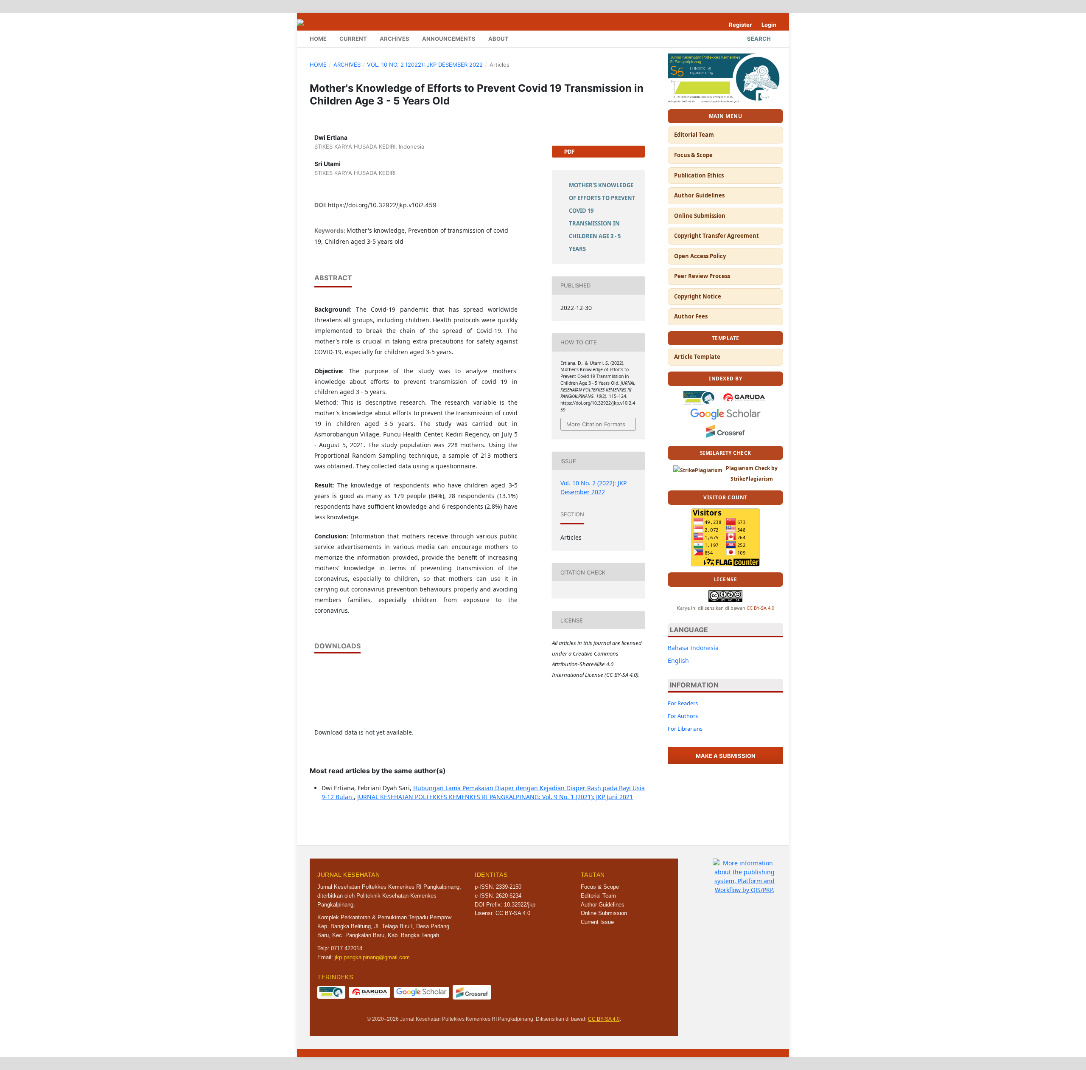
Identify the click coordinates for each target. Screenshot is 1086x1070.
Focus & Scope (693, 155)
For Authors (683, 716)
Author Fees (691, 316)
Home (318, 38)
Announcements (449, 38)
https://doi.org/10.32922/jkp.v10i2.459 (382, 204)
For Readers (683, 703)
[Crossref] (725, 430)
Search (759, 38)
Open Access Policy (700, 256)
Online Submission (699, 216)
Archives (394, 38)
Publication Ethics (699, 175)
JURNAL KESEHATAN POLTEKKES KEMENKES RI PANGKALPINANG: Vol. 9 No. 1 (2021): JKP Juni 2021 (495, 797)
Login (768, 24)
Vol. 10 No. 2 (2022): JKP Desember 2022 (425, 64)
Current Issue (597, 922)
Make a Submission (726, 755)
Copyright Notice (697, 296)
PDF (569, 151)
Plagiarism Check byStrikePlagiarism (752, 473)
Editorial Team (694, 134)
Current (353, 38)
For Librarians (685, 728)
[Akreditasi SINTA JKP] (725, 77)
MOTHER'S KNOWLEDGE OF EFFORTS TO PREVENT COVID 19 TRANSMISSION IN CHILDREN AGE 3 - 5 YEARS (602, 217)
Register (740, 24)
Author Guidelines (699, 195)
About (498, 38)
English (678, 660)
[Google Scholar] (726, 414)
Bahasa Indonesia (693, 648)
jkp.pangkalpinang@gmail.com (372, 957)
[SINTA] (699, 397)
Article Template (697, 356)
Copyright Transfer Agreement (716, 235)
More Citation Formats (595, 424)
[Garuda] (744, 397)
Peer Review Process (702, 276)
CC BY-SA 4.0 (760, 608)
